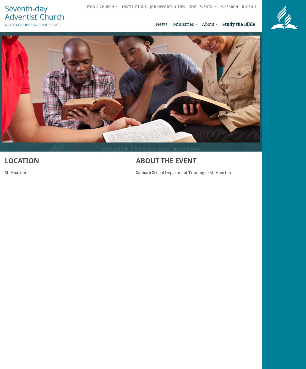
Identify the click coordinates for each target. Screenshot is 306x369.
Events (205, 6)
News (161, 24)
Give (192, 6)
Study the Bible (238, 24)
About (208, 24)
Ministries (183, 24)
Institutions (134, 6)
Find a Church (100, 6)
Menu (250, 6)
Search (231, 6)
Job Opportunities (167, 6)
